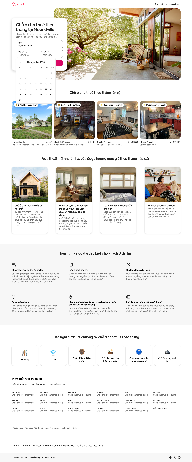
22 (46, 89)
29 (46, 94)
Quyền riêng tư (36, 457)
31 (20, 100)
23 (51, 89)
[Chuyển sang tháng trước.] (20, 62)
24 (20, 94)
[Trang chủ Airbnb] (18, 4)
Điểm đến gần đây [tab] (57, 384)
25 (25, 94)
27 (36, 94)
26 (30, 94)
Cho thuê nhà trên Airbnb (166, 4)
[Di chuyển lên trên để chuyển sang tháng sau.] (51, 62)
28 (41, 94)
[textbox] (27, 54)
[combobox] (39, 45)
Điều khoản (50, 457)
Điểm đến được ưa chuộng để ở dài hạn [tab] (28, 384)
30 (51, 94)
